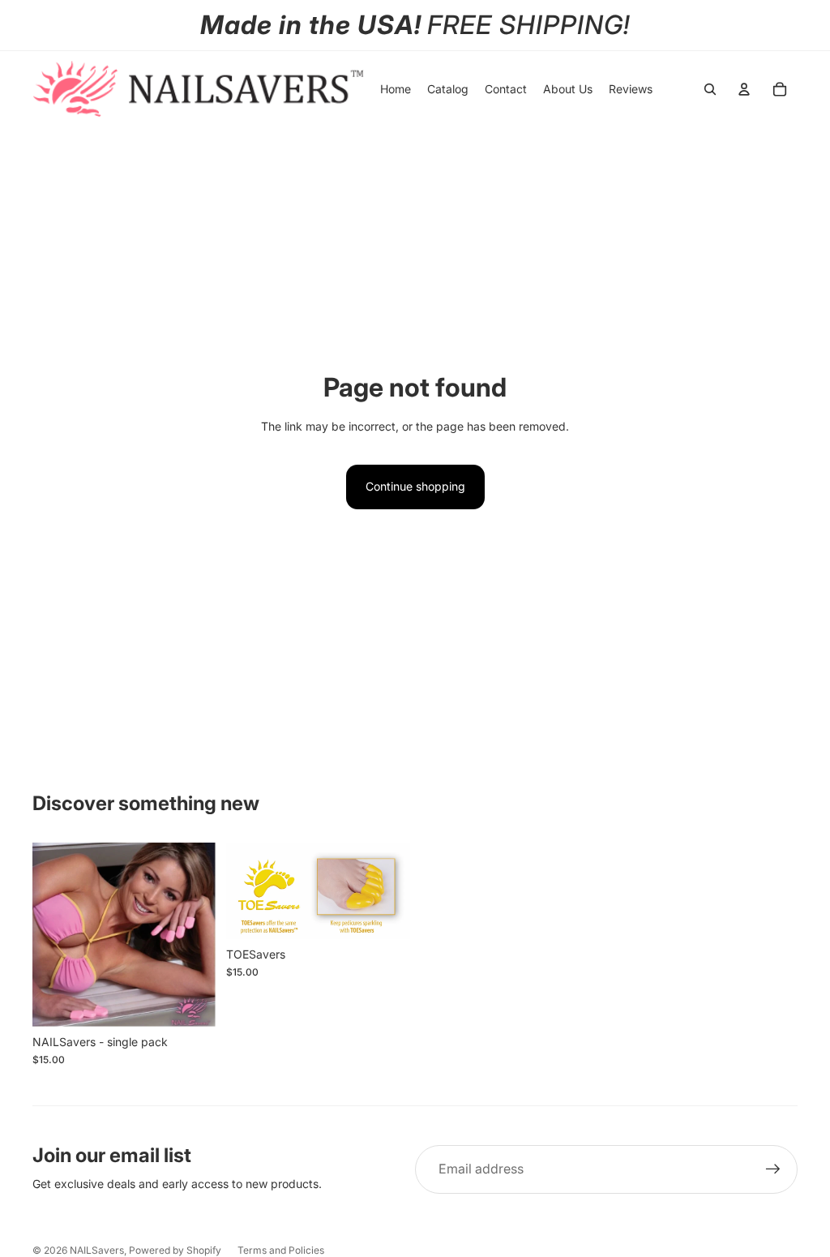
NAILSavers (97, 1250)
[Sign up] (773, 1169)
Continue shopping (415, 486)
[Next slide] (203, 935)
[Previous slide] (45, 935)
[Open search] (710, 89)
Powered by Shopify (175, 1250)
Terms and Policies (280, 1250)
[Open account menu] (744, 89)
